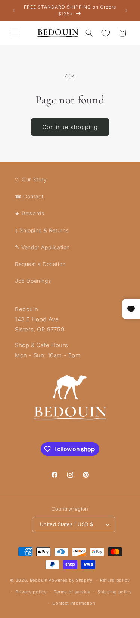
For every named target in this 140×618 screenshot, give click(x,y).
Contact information (73, 603)
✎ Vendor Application (42, 247)
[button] (15, 33)
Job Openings (33, 281)
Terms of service (72, 591)
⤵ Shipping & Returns (42, 230)
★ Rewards (29, 213)
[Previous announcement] (14, 10)
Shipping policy (114, 591)
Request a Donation (40, 264)
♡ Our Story (31, 179)
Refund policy (115, 580)
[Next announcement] (126, 10)
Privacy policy (31, 591)
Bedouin (38, 580)
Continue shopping (70, 127)
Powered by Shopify (71, 580)
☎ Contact (29, 196)
